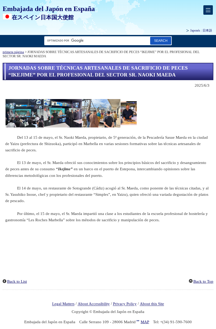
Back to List (17, 281)
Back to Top (203, 281)
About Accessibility (94, 304)
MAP (145, 322)
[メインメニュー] (208, 10)
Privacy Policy (125, 304)
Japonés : (201, 30)
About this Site (152, 304)
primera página (13, 52)
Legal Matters (63, 304)
